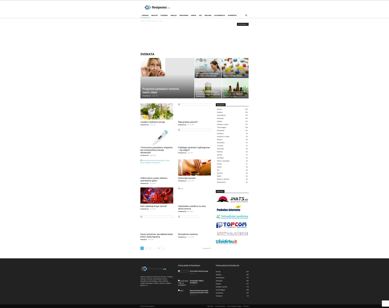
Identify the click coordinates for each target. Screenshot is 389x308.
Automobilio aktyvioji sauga (199, 271)
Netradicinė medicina (188, 234)
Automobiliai (219, 15)
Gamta (193, 15)
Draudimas (184, 15)
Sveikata (145, 15)
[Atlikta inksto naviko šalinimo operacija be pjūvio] (156, 167)
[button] (246, 16)
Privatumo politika (220, 306)
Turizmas (164, 15)
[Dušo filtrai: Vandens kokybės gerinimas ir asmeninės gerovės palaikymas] (208, 88)
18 (159, 248)
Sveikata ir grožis (151, 21)
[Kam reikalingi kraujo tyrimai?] (156, 195)
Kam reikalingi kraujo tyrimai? (153, 206)
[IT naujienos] (231, 228)
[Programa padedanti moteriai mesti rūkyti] (167, 67)
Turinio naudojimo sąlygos (234, 306)
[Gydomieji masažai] (194, 167)
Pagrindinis (210, 306)
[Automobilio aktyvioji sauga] (183, 273)
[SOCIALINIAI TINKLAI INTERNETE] (183, 283)
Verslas (174, 15)
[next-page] (163, 248)
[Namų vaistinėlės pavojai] (235, 68)
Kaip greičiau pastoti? (188, 122)
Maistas (154, 15)
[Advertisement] (194, 37)
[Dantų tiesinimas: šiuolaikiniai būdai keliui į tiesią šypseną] (208, 68)
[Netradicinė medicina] (194, 223)
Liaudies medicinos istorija (152, 122)
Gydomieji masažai (186, 178)
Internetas (232, 15)
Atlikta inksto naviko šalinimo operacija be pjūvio (153, 179)
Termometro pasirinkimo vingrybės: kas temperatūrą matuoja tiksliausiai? (156, 150)
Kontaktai (246, 306)
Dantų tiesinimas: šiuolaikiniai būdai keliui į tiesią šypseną (156, 235)
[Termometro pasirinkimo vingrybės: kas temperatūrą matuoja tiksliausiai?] (156, 137)
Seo (200, 15)
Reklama (208, 15)
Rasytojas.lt (143, 239)
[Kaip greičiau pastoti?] (194, 111)
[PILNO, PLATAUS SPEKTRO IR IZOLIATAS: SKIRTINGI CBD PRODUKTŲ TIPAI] (235, 88)
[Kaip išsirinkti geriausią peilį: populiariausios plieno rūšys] (183, 293)
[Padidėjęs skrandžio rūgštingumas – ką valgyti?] (194, 137)
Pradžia (142, 21)
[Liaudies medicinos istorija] (156, 111)
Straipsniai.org (146, 96)
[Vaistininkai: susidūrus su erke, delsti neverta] (194, 195)
